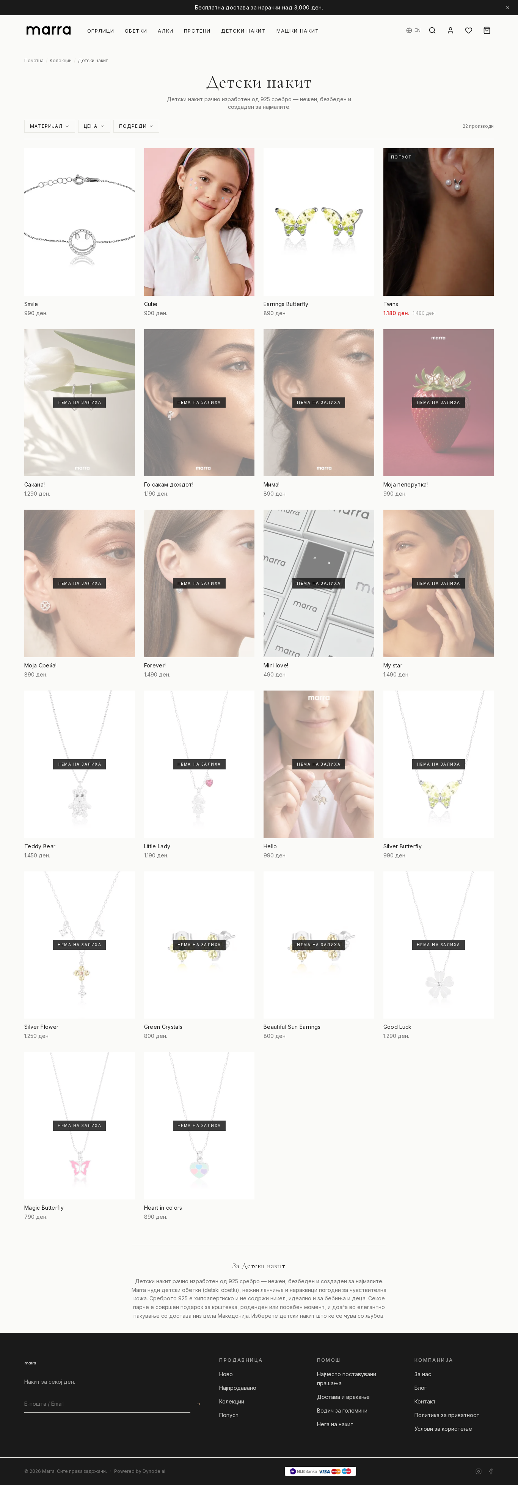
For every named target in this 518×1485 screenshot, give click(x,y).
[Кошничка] (487, 30)
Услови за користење (443, 1428)
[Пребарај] (432, 30)
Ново (226, 1374)
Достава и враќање (343, 1397)
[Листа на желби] (469, 30)
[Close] (508, 7)
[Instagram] (479, 1471)
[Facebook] (491, 1471)
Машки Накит (297, 31)
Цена (91, 126)
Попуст (229, 1415)
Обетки (136, 31)
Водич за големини (342, 1410)
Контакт (425, 1401)
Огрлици (100, 31)
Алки (165, 31)
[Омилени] (124, 159)
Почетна (34, 60)
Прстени (197, 31)
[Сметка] (450, 30)
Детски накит (243, 31)
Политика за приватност (446, 1415)
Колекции (61, 60)
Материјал (46, 126)
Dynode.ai (154, 1471)
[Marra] (30, 1363)
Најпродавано (237, 1388)
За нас (422, 1374)
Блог (420, 1388)
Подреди (133, 126)
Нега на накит (335, 1424)
